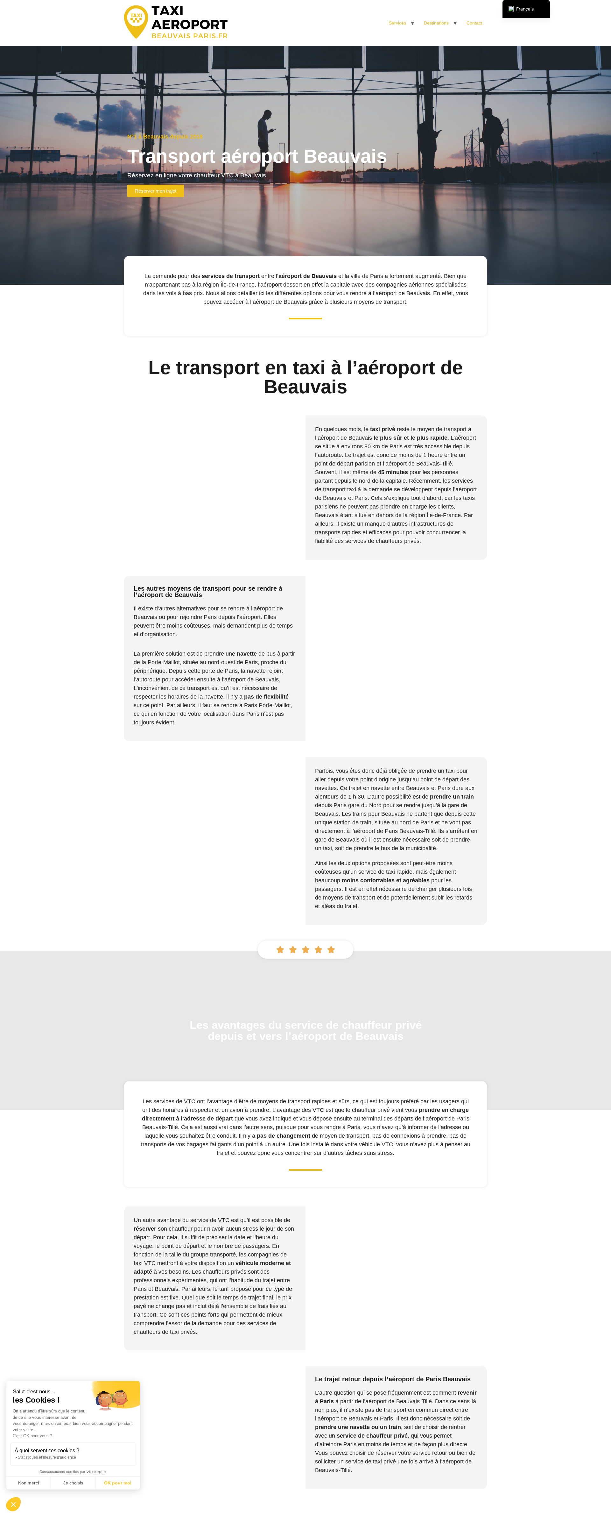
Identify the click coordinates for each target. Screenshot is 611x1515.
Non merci (28, 1482)
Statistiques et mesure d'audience (47, 1457)
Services (397, 22)
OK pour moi (117, 1482)
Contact (474, 22)
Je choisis (73, 1482)
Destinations (436, 22)
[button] (13, 1504)
